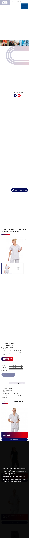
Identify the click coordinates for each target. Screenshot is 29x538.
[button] (25, 239)
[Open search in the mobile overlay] (20, 1)
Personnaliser (16, 510)
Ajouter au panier (8, 375)
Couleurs (4, 367)
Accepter (6, 510)
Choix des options (14, 439)
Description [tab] (6, 383)
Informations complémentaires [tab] (17, 383)
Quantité (4, 370)
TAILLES (4, 365)
